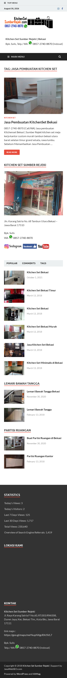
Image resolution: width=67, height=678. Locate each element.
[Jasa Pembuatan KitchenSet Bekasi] (33, 97)
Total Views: (11, 526)
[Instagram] (58, 8)
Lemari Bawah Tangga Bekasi (43, 391)
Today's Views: (12, 503)
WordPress (22, 673)
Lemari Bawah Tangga (39, 409)
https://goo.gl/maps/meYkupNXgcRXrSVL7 (28, 634)
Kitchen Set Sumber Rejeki (36, 665)
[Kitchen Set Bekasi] (14, 272)
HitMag (36, 673)
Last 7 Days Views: (15, 514)
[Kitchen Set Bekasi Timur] (14, 290)
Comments (28, 263)
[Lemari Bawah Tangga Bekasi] (14, 391)
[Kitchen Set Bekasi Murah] (14, 326)
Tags (43, 263)
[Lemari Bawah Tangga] (14, 409)
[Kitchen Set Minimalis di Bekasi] (14, 363)
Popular (12, 263)
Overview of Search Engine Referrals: (25, 532)
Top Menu (12, 3)
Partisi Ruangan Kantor (40, 456)
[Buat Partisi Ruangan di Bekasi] (14, 438)
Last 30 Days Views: (15, 520)
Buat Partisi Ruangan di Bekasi (44, 438)
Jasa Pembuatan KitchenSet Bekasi (30, 122)
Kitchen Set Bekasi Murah (42, 326)
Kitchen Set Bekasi (37, 272)
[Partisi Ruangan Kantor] (14, 456)
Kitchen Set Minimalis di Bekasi (45, 362)
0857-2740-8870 (42, 43)
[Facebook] (62, 8)
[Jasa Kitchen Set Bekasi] (14, 344)
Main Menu (18, 56)
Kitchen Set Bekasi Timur (41, 290)
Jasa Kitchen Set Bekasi (40, 344)
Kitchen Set (10, 118)
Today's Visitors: (13, 508)
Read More (10, 151)
